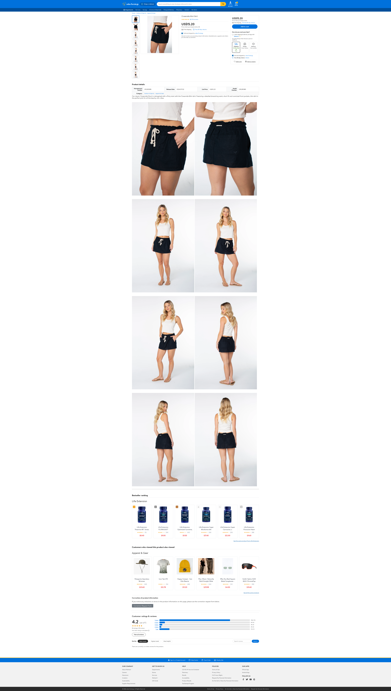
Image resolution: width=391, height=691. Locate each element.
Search (255, 641)
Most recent (142, 641)
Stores (154, 672)
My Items (194, 10)
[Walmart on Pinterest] (254, 679)
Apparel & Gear (151, 13)
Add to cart (245, 26)
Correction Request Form (143, 606)
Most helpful (167, 641)
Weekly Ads (219, 660)
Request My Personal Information (221, 678)
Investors (124, 678)
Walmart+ (155, 678)
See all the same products (251, 593)
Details (247, 57)
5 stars (156, 620)
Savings (145, 10)
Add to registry (251, 61)
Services (138, 10)
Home (133, 13)
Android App (245, 672)
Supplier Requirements (128, 683)
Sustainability (126, 681)
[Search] (223, 4)
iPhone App (245, 669)
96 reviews (195, 19)
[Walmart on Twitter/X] (247, 679)
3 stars (156, 624)
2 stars (156, 627)
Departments (129, 10)
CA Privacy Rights (217, 675)
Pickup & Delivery (169, 10)
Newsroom (125, 675)
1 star (157, 629)
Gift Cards (155, 681)
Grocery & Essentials (155, 10)
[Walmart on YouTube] (250, 679)
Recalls (184, 675)
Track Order (207, 660)
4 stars (156, 622)
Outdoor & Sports (141, 13)
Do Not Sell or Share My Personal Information (225, 681)
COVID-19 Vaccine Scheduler (190, 669)
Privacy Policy (216, 672)
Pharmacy (179, 10)
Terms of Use (216, 669)
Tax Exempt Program (188, 683)
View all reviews (139, 634)
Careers (187, 10)
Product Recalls (186, 681)
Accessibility (185, 678)
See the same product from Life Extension (246, 541)
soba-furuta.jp (199, 33)
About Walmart (126, 669)
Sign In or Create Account (177, 660)
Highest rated (155, 641)
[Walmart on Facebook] (243, 679)
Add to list (239, 61)
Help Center (194, 660)
